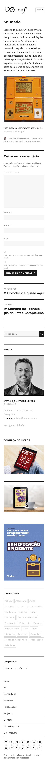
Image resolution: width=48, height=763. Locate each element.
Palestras (22, 634)
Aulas (32, 601)
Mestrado (10, 634)
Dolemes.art (10, 733)
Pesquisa (35, 634)
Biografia (10, 403)
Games (36, 141)
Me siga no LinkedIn (14, 425)
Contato (8, 720)
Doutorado (10, 623)
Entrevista (28, 141)
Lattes (18, 410)
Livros (34, 628)
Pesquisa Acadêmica (16, 640)
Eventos (37, 623)
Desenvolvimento (27, 617)
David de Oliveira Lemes (18, 138)
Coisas (20, 606)
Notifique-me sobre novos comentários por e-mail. (23, 256)
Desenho (10, 617)
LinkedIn (8, 410)
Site (6, 238)
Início (6, 681)
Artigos (8, 601)
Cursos (33, 612)
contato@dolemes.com (24, 418)
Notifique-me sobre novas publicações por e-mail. (23, 266)
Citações (9, 606)
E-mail (8, 225)
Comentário (11, 173)
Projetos (8, 713)
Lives (25, 628)
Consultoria (10, 694)
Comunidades (34, 606)
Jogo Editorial (12, 628)
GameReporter (12, 726)
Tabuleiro (10, 645)
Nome (8, 212)
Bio (5, 687)
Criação (23, 612)
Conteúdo (17, 141)
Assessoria (20, 601)
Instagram (9, 414)
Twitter (28, 410)
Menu (40, 10)
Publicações (36, 640)
